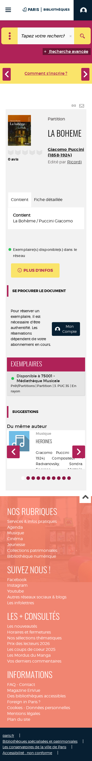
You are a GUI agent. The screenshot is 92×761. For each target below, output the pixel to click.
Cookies (14, 707)
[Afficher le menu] (8, 10)
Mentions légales (23, 713)
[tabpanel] (46, 218)
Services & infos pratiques (32, 521)
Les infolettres (20, 602)
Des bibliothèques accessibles (36, 696)
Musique (15, 532)
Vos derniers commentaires (34, 661)
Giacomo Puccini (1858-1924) (66, 152)
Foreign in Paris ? (23, 701)
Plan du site (18, 719)
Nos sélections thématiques (34, 638)
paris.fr (8, 735)
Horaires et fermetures (29, 632)
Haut (85, 497)
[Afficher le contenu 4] (38, 478)
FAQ (11, 684)
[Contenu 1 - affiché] (23, 478)
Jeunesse (16, 544)
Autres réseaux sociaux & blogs (36, 597)
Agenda (15, 527)
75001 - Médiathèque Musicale (38, 378)
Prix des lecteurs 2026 (28, 643)
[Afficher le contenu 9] (64, 478)
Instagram (17, 585)
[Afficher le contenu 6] (48, 478)
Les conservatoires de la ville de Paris (34, 747)
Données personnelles (48, 707)
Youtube (15, 591)
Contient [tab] (19, 199)
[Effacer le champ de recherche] (71, 35)
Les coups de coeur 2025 (31, 649)
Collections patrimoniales (32, 550)
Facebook (17, 579)
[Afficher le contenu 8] (59, 478)
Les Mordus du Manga (29, 655)
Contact (27, 684)
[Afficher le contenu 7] (53, 478)
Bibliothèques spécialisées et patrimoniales (40, 741)
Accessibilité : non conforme (27, 753)
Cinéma (15, 538)
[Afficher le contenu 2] (28, 478)
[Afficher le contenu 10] (69, 478)
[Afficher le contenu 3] (33, 478)
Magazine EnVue (23, 690)
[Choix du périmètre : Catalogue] (9, 35)
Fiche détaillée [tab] (48, 199)
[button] (13, 452)
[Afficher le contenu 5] (43, 478)
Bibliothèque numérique (31, 556)
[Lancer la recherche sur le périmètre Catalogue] (82, 35)
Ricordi (74, 162)
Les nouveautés (22, 626)
